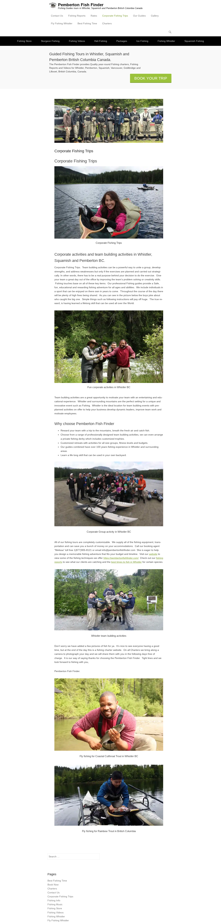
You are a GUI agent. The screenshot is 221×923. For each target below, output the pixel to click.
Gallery (155, 15)
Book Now (53, 884)
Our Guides (139, 15)
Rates (94, 15)
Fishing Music (55, 904)
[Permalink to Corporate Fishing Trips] (108, 121)
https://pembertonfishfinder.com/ (121, 558)
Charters (107, 23)
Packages (121, 41)
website (153, 554)
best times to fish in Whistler (126, 562)
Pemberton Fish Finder (80, 4)
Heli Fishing (100, 41)
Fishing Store (24, 41)
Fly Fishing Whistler (61, 23)
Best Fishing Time (87, 23)
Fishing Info (53, 900)
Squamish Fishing (194, 41)
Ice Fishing (142, 41)
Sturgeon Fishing (50, 41)
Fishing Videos (77, 41)
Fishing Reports (76, 15)
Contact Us (57, 15)
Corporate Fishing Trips (115, 15)
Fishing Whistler (166, 41)
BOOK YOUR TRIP (150, 78)
